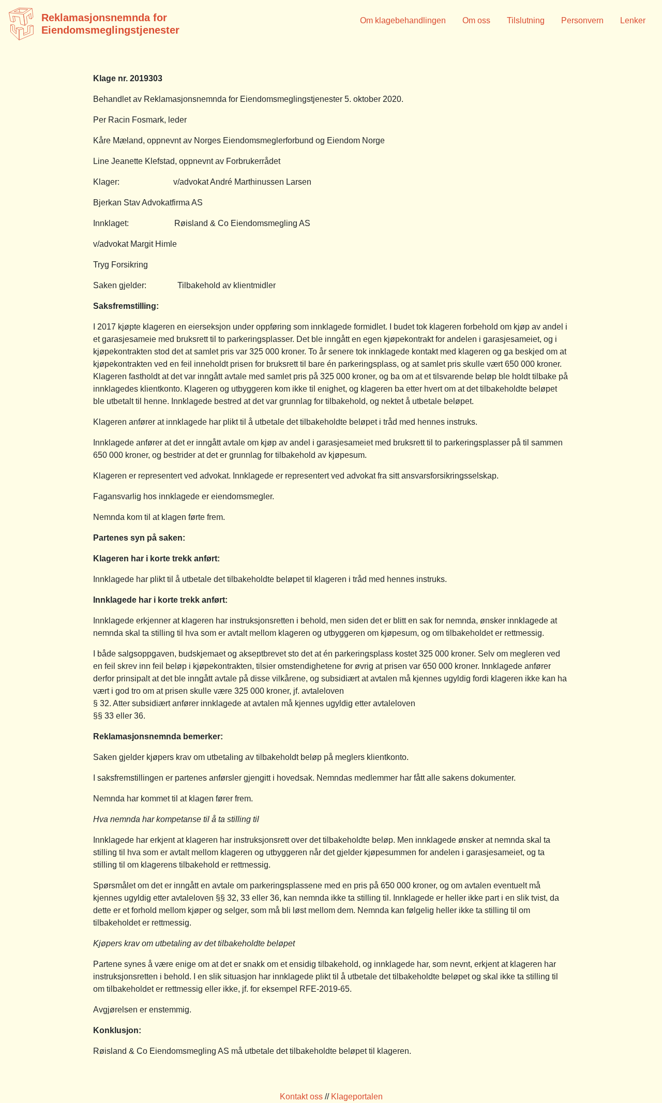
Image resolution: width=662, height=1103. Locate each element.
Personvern (582, 20)
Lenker (632, 20)
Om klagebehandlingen (403, 20)
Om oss (476, 20)
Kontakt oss (301, 1096)
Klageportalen (357, 1096)
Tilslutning (526, 20)
